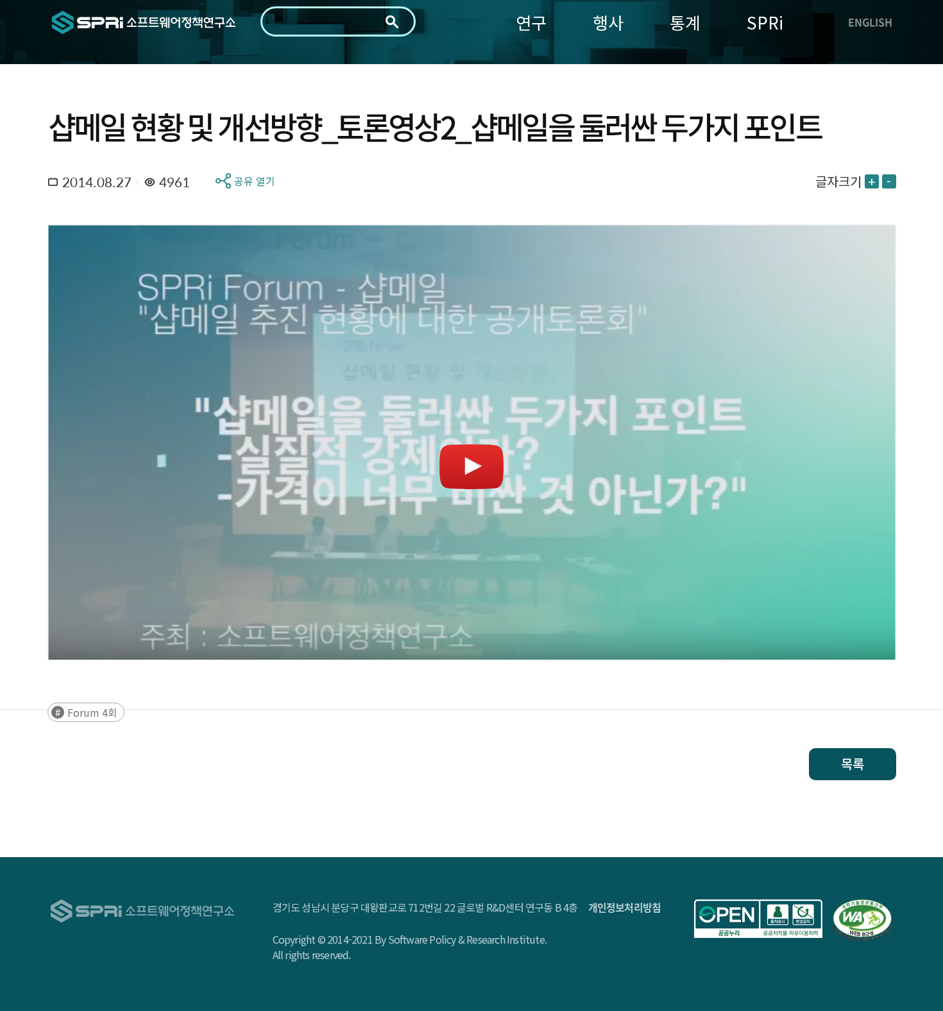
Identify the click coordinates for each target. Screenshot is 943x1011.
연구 (531, 22)
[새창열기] (758, 918)
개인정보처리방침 (624, 907)
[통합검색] (392, 21)
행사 (608, 22)
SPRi (765, 22)
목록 (852, 764)
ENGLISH (870, 21)
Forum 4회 (92, 712)
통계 (685, 22)
